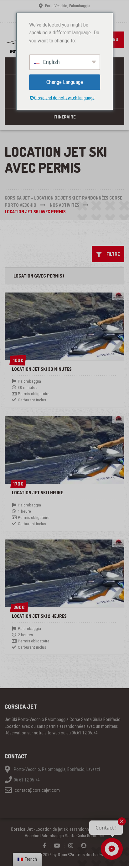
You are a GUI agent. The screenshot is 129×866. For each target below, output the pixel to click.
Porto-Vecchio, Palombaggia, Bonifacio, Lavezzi (57, 769)
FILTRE (112, 254)
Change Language (64, 82)
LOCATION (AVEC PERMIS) (38, 275)
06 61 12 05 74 (26, 779)
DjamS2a (66, 854)
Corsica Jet (22, 829)
